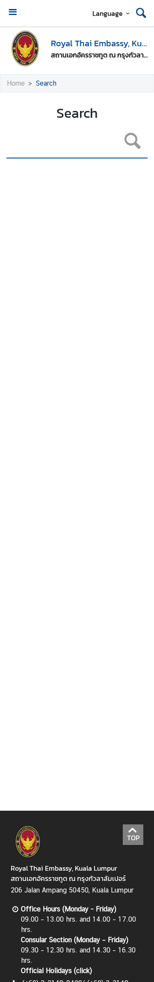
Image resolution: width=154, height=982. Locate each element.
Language (107, 13)
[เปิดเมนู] (12, 13)
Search (46, 83)
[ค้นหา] (141, 13)
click (83, 971)
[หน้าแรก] (25, 48)
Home (16, 83)
